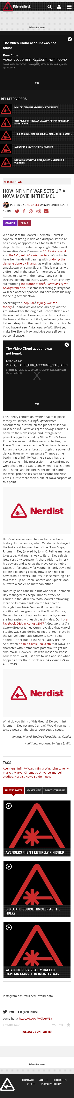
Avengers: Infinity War (18, 768)
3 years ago (11, 1025)
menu (69, 7)
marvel (7, 772)
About (43, 1080)
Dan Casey (32, 205)
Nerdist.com (7, 1084)
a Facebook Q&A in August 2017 (35, 621)
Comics (10, 223)
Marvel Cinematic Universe (32, 772)
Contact (28, 1080)
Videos (31, 1084)
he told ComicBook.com (35, 644)
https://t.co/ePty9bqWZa (35, 1018)
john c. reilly (60, 768)
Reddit (38, 211)
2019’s (54, 251)
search (49, 7)
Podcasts (60, 1080)
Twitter (17, 211)
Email (46, 211)
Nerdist (16, 6)
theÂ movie (28, 255)
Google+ (31, 211)
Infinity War (42, 768)
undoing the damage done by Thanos (34, 261)
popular (28, 303)
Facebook (24, 211)
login (59, 7)
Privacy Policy (51, 1084)
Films (24, 223)
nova (48, 776)
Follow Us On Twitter (37, 1032)
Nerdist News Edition (29, 776)
